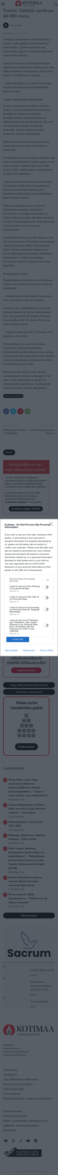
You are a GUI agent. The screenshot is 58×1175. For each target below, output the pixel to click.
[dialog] (29, 587)
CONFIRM (17, 639)
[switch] (46, 587)
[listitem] (29, 580)
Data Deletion (11, 650)
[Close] (52, 525)
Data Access (29, 650)
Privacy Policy (46, 650)
